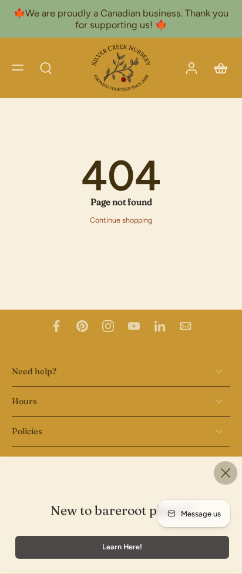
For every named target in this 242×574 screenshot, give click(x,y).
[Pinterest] (82, 326)
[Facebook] (56, 326)
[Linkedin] (160, 326)
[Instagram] (108, 326)
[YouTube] (134, 326)
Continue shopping (121, 220)
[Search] (46, 67)
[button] (18, 67)
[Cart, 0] (217, 68)
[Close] (225, 473)
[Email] (186, 326)
